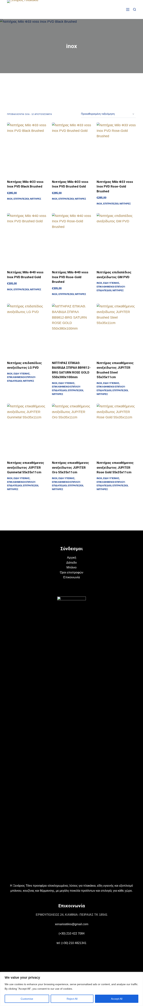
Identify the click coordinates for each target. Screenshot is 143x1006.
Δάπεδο (71, 562)
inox (9, 199)
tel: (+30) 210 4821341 (71, 943)
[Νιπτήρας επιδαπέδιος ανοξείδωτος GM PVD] (116, 239)
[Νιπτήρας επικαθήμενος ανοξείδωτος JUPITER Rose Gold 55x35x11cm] (116, 430)
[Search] (134, 9)
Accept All (116, 998)
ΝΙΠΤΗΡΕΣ (35, 199)
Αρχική (71, 557)
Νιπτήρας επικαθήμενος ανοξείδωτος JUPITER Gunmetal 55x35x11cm (25, 467)
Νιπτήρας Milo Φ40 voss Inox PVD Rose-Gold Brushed (70, 277)
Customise (27, 998)
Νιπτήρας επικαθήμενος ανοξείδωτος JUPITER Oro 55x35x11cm (70, 467)
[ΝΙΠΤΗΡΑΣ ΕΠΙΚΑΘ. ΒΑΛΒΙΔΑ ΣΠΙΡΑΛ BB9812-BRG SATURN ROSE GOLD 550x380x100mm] (71, 330)
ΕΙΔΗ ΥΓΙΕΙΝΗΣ (111, 283)
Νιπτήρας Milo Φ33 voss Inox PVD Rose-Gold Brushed (115, 186)
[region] (71, 989)
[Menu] (127, 9)
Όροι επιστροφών (71, 572)
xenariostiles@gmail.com (71, 924)
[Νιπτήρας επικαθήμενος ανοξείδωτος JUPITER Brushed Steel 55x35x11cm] (116, 330)
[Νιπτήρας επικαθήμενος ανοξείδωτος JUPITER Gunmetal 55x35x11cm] (26, 430)
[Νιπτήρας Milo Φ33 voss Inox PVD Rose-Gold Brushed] (116, 149)
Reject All (72, 998)
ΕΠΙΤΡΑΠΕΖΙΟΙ (21, 199)
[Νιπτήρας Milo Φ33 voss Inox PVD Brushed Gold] (71, 149)
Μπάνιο (71, 567)
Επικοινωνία (71, 577)
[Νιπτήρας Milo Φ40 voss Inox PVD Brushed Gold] (26, 239)
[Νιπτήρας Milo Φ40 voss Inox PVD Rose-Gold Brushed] (71, 239)
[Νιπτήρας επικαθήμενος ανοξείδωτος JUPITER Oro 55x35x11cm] (71, 430)
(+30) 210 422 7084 (72, 933)
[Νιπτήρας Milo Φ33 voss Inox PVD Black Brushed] (26, 149)
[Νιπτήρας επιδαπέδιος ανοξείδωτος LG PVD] (26, 330)
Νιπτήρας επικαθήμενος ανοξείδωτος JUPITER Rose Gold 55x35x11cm (115, 467)
